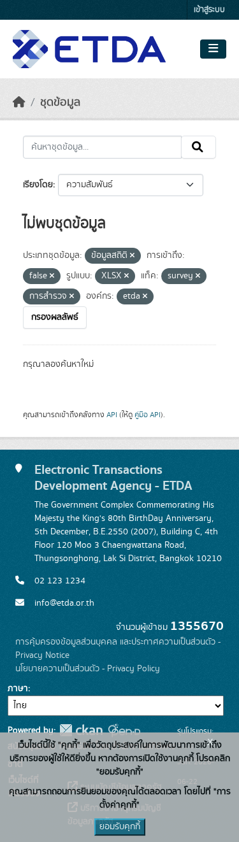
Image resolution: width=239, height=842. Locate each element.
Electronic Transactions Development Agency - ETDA (113, 478)
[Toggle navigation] (213, 49)
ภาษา (18, 688)
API (111, 414)
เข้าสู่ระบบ (209, 10)
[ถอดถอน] (132, 256)
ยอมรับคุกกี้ (119, 826)
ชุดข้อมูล (60, 102)
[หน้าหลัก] (19, 102)
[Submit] (198, 147)
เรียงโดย (38, 184)
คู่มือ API (147, 414)
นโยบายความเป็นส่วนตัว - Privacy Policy (87, 668)
